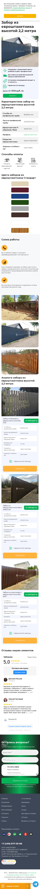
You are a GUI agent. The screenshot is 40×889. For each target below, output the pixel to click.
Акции (23, 810)
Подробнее (20, 468)
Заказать (12, 96)
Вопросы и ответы (28, 821)
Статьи (4, 821)
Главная (4, 798)
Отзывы (24, 817)
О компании (26, 798)
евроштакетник (30, 135)
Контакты (5, 813)
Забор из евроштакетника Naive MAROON (12, 508)
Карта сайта (29, 875)
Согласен (20, 16)
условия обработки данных (21, 8)
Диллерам (25, 802)
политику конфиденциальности (14, 10)
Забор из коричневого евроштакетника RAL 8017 (12, 594)
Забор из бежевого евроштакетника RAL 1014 (12, 421)
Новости (4, 817)
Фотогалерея (6, 810)
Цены (23, 806)
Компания (5, 802)
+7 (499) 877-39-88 (11, 843)
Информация (6, 806)
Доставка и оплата (28, 813)
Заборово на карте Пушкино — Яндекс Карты (20, 730)
